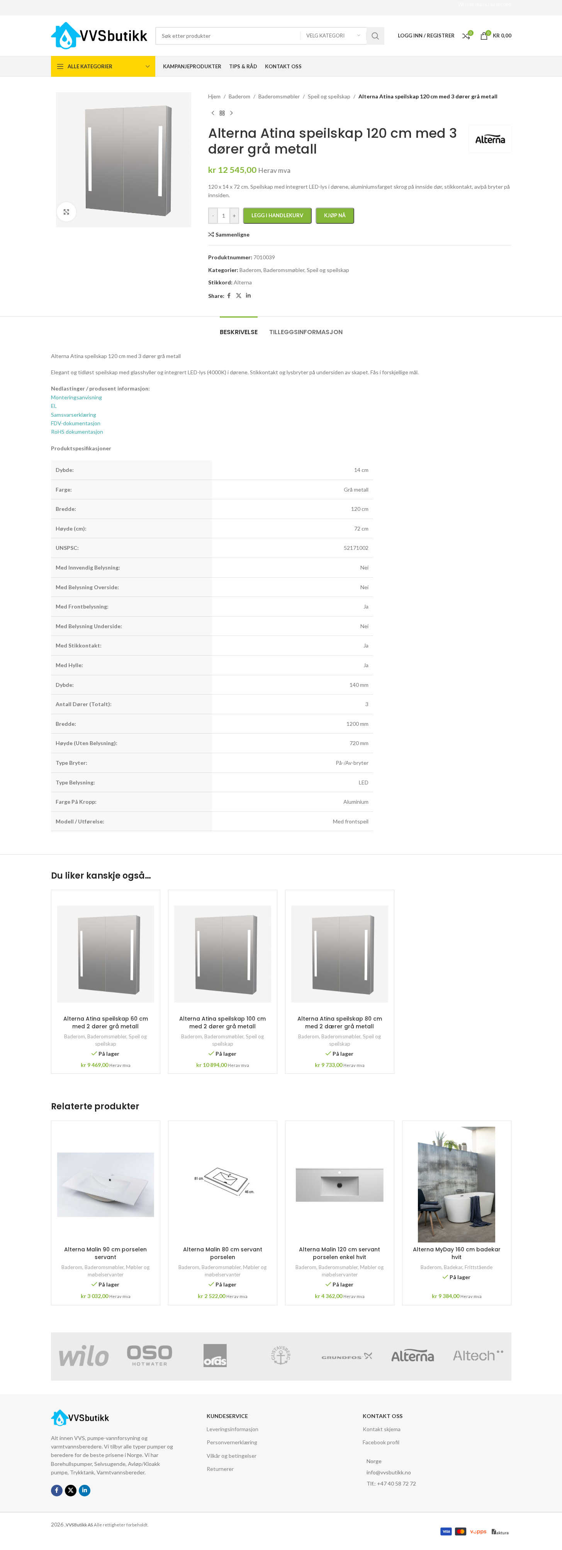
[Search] (375, 36)
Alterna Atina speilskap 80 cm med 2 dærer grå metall (339, 1022)
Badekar (453, 1267)
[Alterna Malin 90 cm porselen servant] (105, 1184)
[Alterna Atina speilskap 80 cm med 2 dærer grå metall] (339, 954)
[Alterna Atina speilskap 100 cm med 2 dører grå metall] (222, 954)
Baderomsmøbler (106, 1036)
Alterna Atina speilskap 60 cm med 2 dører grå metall (105, 1022)
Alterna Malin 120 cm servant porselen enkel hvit (339, 1253)
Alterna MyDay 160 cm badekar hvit (457, 1253)
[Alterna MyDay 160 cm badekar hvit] (456, 1184)
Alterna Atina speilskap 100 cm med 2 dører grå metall (222, 1022)
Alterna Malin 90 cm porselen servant (105, 1253)
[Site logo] (99, 35)
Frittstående (478, 1267)
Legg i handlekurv (277, 215)
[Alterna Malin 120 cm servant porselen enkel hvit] (339, 1184)
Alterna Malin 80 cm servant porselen (222, 1253)
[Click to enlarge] (66, 211)
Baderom (74, 1036)
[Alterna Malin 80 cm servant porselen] (222, 1184)
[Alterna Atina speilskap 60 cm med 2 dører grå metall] (105, 954)
